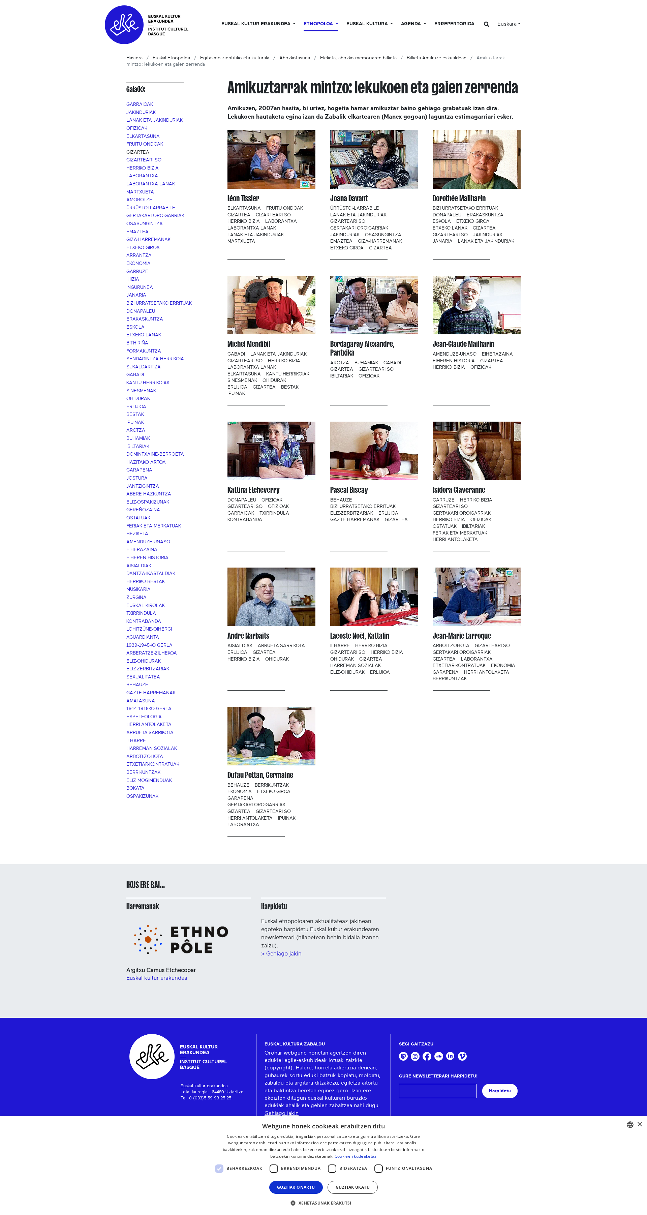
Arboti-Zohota (144, 756)
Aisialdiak (138, 566)
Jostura (137, 478)
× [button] (639, 1124)
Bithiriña (137, 343)
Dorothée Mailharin (459, 198)
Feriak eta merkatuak (153, 526)
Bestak (135, 414)
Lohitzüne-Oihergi (149, 629)
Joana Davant (349, 198)
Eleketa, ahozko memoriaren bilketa (358, 58)
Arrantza (139, 255)
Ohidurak (138, 398)
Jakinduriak (141, 112)
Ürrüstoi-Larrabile (150, 208)
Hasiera (134, 58)
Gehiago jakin (282, 1113)
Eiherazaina (141, 549)
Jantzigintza (142, 486)
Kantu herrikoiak (148, 383)
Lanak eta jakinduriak (154, 120)
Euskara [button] (507, 24)
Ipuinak (135, 422)
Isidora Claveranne (459, 490)
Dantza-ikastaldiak (150, 573)
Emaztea (137, 232)
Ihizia (132, 279)
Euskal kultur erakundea (156, 978)
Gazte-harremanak (151, 693)
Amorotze (139, 200)
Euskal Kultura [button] (367, 24)
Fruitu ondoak (144, 144)
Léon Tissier (243, 198)
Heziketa (137, 533)
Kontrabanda (143, 621)
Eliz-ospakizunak (147, 502)
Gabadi (135, 374)
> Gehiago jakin (281, 953)
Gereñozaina (143, 510)
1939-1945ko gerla (149, 645)
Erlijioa (136, 406)
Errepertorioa (454, 24)
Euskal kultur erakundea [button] (256, 24)
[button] (323, 1203)
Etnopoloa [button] (319, 24)
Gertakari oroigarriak (155, 215)
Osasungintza (144, 223)
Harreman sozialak (151, 748)
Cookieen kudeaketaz (356, 1156)
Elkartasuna (143, 136)
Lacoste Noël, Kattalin (359, 636)
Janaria (136, 295)
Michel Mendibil (248, 344)
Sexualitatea (143, 677)
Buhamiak (138, 438)
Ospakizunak (142, 796)
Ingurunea (139, 287)
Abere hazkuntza (148, 494)
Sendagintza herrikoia (155, 359)
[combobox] (630, 1124)
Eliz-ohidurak (143, 661)
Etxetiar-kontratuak (152, 764)
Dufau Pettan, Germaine (260, 775)
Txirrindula (141, 613)
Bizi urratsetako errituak (159, 303)
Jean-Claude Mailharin (463, 344)
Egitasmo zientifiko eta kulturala (234, 58)
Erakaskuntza (144, 319)
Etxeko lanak (143, 335)
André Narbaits (248, 636)
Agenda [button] (411, 24)
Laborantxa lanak (150, 184)
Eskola (135, 327)
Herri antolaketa (149, 724)
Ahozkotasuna (294, 58)
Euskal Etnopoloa (171, 58)
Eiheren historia (147, 557)
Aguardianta (142, 637)
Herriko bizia (142, 168)
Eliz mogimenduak (149, 780)
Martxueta (140, 192)
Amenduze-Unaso (148, 542)
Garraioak (139, 104)
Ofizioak (136, 128)
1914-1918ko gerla (149, 708)
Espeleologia (144, 717)
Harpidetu (274, 906)
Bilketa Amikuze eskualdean (436, 58)
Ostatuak (138, 518)
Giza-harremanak (148, 239)
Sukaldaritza (143, 367)
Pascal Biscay (349, 490)
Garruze (137, 271)
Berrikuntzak (143, 772)
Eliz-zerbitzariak (147, 669)
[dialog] (323, 1165)
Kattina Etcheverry (253, 490)
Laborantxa (142, 176)
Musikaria (138, 589)
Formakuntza (143, 351)
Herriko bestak (145, 581)
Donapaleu (140, 311)
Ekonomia (138, 263)
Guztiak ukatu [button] (353, 1187)
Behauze (137, 684)
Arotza (135, 430)
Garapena (139, 470)
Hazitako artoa (146, 462)
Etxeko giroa (143, 247)
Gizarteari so (143, 160)
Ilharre (136, 740)
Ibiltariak (137, 446)
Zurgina (136, 597)
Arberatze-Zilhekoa (151, 653)
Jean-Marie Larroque (462, 636)
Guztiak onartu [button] (296, 1187)
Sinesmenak (141, 391)
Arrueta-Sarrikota (150, 732)
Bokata (135, 788)
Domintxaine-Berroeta (155, 454)
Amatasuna (140, 701)
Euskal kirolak (145, 605)
